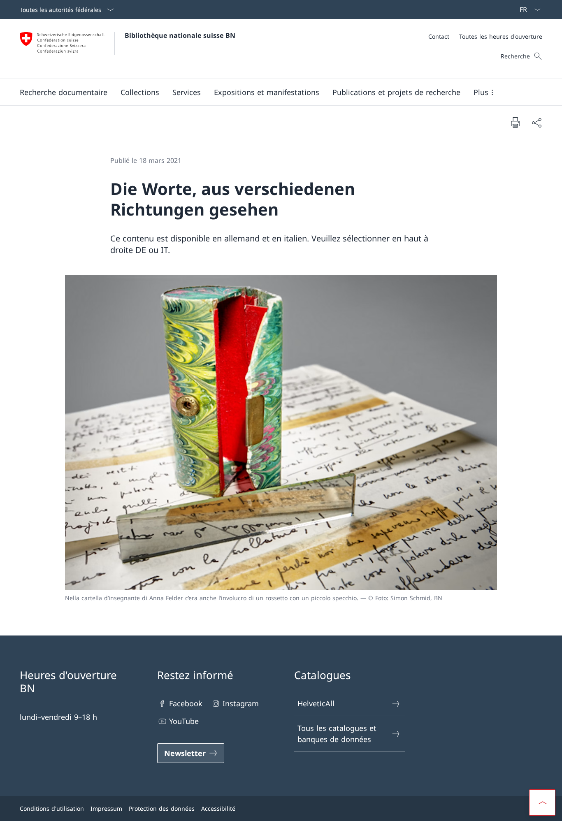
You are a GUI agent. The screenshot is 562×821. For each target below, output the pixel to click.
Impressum (106, 808)
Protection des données (162, 808)
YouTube (184, 721)
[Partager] (536, 122)
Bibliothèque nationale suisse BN (180, 35)
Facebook (185, 703)
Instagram (241, 703)
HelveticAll (315, 703)
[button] (63, 92)
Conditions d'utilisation (52, 808)
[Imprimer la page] (515, 122)
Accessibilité (218, 808)
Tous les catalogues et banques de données (336, 733)
